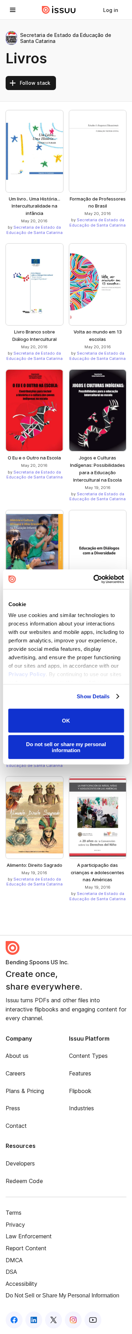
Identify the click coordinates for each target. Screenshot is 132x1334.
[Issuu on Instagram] (73, 1319)
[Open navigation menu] (13, 10)
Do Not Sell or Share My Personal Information (62, 1295)
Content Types (88, 1055)
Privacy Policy (26, 674)
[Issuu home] (58, 10)
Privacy (15, 1224)
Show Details (93, 696)
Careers (15, 1073)
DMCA (14, 1260)
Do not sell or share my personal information (66, 747)
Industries (81, 1108)
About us (17, 1055)
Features (80, 1073)
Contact (16, 1125)
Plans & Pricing (25, 1090)
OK (66, 721)
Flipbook (80, 1090)
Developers (20, 1163)
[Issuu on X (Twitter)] (53, 1319)
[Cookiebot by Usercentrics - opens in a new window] (94, 579)
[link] (111, 10)
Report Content (26, 1248)
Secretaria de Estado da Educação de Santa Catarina (34, 230)
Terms (13, 1212)
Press (13, 1108)
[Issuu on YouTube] (92, 1319)
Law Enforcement (29, 1236)
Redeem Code (24, 1180)
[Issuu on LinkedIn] (33, 1319)
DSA (11, 1271)
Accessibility (21, 1283)
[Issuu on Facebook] (14, 1319)
